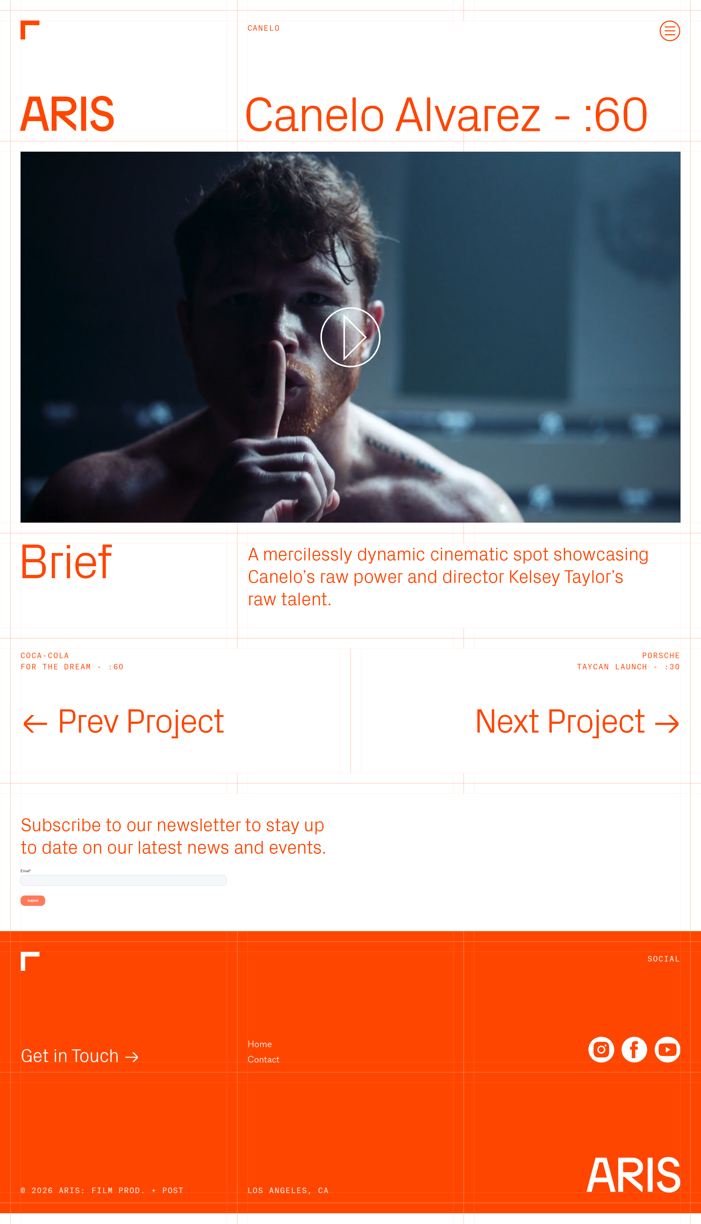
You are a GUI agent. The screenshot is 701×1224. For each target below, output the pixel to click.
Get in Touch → (80, 1056)
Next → (577, 722)
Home (260, 1043)
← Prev (122, 722)
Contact (263, 1058)
